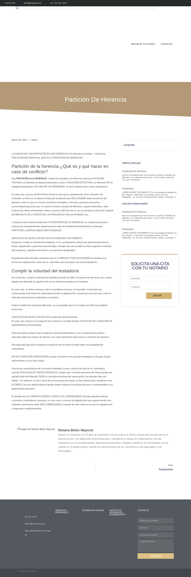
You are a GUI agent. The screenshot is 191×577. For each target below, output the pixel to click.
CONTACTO (166, 44)
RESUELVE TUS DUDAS (143, 44)
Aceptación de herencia (134, 171)
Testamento (128, 188)
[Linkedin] (188, 3)
